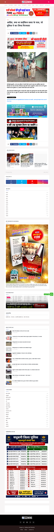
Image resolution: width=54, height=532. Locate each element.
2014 (27, 192)
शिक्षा (33, 5)
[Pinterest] (28, 33)
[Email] (33, 33)
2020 (27, 204)
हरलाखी (27, 426)
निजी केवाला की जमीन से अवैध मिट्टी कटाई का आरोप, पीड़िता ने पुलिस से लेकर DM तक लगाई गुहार (27, 165)
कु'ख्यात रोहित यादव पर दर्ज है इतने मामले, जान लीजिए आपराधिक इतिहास (25, 364)
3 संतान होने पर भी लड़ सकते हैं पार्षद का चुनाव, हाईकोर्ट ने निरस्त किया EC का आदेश (27, 336)
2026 (27, 215)
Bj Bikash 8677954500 (30, 527)
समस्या (19, 5)
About (26, 529)
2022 (27, 207)
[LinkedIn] (31, 33)
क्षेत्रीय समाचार (27, 397)
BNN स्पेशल (27, 393)
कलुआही (27, 395)
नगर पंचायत (11, 5)
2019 (27, 202)
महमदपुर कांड (27, 418)
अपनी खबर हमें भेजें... (48, 5)
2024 (27, 211)
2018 (27, 200)
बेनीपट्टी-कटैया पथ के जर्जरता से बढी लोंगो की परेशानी (21, 342)
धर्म (27, 401)
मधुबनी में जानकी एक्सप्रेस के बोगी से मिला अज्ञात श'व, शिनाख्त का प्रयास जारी (26, 370)
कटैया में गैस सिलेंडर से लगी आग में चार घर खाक (20, 331)
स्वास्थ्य (37, 5)
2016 (27, 196)
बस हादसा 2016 (27, 410)
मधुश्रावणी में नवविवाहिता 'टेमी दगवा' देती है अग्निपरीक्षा (21, 353)
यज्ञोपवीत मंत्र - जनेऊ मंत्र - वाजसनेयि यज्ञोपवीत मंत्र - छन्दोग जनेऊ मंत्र (17, 316)
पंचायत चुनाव (27, 405)
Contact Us (31, 529)
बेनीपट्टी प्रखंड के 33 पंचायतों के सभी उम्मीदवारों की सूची (21, 348)
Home (6, 5)
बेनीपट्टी (27, 414)
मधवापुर (27, 416)
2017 (27, 198)
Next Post (46, 172)
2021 (27, 206)
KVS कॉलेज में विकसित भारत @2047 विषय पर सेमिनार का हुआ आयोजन (25, 381)
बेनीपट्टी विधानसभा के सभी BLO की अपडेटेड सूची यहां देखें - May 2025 (22, 305)
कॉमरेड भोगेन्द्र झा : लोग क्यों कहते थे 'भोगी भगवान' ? (21, 375)
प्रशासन (29, 5)
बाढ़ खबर (27, 412)
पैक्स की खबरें (27, 406)
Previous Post (9, 172)
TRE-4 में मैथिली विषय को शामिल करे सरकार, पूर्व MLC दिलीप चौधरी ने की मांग (13, 165)
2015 (27, 194)
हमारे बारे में (41, 5)
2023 (27, 209)
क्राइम (15, 5)
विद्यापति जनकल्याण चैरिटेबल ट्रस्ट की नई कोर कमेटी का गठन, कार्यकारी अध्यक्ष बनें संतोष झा (41, 165)
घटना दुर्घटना (24, 5)
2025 (27, 213)
